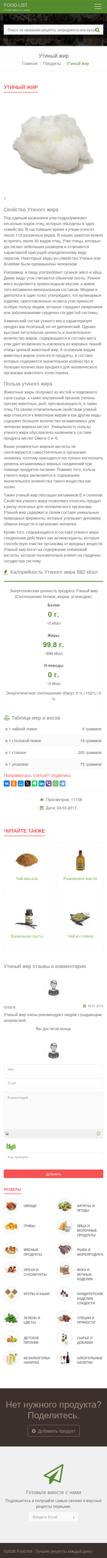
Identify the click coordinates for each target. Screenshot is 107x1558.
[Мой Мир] (21, 784)
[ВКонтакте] (7, 784)
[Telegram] (62, 784)
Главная (30, 63)
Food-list (17, 7)
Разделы (12, 1189)
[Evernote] (35, 784)
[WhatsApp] (55, 784)
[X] (28, 784)
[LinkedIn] (42, 784)
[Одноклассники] (14, 784)
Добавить (53, 1173)
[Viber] (49, 784)
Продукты (52, 63)
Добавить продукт (56, 1430)
